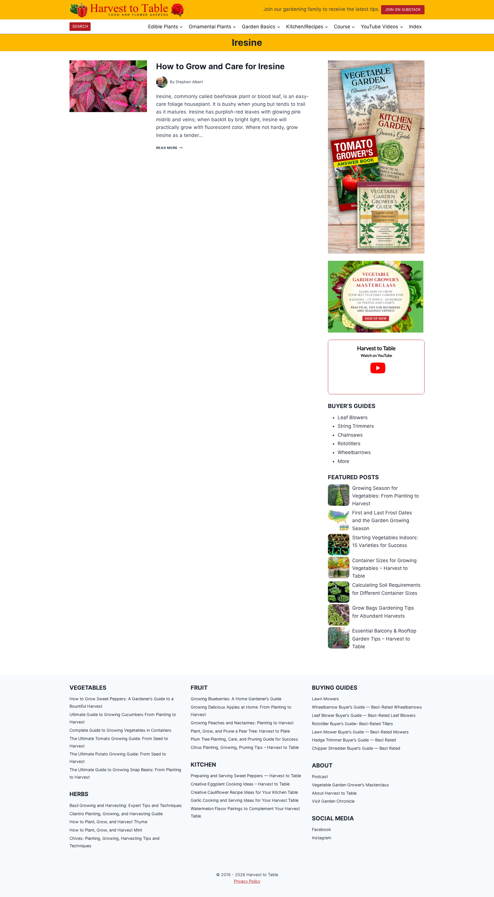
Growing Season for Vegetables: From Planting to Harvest (385, 495)
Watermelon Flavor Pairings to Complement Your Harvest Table (245, 812)
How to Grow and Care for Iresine (220, 66)
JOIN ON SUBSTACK (403, 9)
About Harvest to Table (334, 793)
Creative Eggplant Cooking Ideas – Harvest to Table (240, 783)
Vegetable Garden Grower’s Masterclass (350, 784)
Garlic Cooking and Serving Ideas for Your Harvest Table (244, 800)
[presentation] (108, 86)
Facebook (321, 829)
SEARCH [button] (80, 26)
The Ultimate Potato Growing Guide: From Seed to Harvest (117, 757)
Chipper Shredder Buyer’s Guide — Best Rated (356, 748)
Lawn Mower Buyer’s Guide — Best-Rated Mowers (360, 731)
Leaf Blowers (353, 417)
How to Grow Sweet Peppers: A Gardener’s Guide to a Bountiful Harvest (121, 702)
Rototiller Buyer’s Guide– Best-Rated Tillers (352, 723)
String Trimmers (356, 426)
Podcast (320, 776)
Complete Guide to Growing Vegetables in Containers (120, 730)
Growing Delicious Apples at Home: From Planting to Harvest (241, 711)
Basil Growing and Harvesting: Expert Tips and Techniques (125, 805)
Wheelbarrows (354, 452)
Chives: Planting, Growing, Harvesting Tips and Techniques (114, 842)
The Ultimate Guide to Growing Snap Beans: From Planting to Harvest (125, 773)
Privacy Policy (247, 881)
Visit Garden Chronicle (333, 801)
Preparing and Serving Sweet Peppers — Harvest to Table (246, 775)
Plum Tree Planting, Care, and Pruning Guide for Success (244, 739)
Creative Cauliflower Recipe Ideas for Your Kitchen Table (244, 792)
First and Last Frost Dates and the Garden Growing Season (382, 520)
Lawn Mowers (325, 698)
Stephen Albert (189, 81)
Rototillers (349, 443)
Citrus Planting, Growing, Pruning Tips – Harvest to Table (245, 747)
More (343, 461)
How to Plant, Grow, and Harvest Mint (105, 830)
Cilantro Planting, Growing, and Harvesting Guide (116, 813)
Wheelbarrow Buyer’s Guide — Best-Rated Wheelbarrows (367, 707)
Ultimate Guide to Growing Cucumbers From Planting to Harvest (122, 718)
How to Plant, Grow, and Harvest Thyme (108, 821)
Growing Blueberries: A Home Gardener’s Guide (236, 698)
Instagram (321, 837)
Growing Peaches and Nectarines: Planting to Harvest (242, 722)
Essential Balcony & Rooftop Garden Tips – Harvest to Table (384, 638)
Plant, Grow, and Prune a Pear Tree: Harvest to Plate (240, 731)
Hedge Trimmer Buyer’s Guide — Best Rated (354, 739)
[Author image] (162, 82)
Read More (169, 148)
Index (415, 26)
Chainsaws (350, 435)
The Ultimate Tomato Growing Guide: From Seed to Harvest (118, 742)
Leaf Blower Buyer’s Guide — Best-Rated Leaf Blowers (364, 715)
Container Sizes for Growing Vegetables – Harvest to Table (384, 568)
